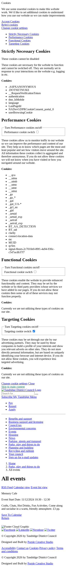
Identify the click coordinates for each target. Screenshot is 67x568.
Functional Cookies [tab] (20, 40)
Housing (13, 434)
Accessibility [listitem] (8, 548)
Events (12, 431)
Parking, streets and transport (25, 441)
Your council (16, 454)
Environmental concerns (22, 428)
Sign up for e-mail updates (23, 457)
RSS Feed (7, 487)
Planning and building (21, 447)
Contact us (23, 548)
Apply (12, 409)
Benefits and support (20, 418)
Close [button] (31, 383)
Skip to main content (13, 386)
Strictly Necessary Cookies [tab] (24, 34)
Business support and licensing (26, 421)
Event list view (39, 487)
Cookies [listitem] (34, 548)
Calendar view (22, 487)
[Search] (36, 394)
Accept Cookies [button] (10, 21)
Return (5, 518)
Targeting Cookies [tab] (19, 43)
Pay (11, 403)
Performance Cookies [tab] (21, 37)
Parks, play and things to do (24, 444)
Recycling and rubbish (21, 450)
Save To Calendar (11, 514)
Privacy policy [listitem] (47, 548)
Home (12, 463)
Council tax (15, 425)
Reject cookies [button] (9, 24)
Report (12, 406)
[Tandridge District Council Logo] (21, 389)
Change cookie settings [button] (14, 27)
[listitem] (7, 396)
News (12, 438)
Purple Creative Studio (40, 542)
